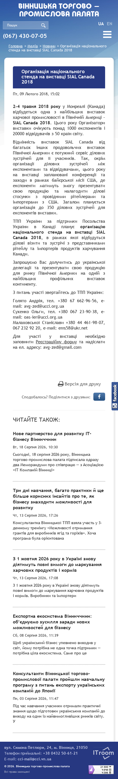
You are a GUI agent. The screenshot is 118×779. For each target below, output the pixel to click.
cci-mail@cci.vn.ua (34, 758)
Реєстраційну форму (56, 341)
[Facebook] (99, 397)
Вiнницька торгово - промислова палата (59, 10)
